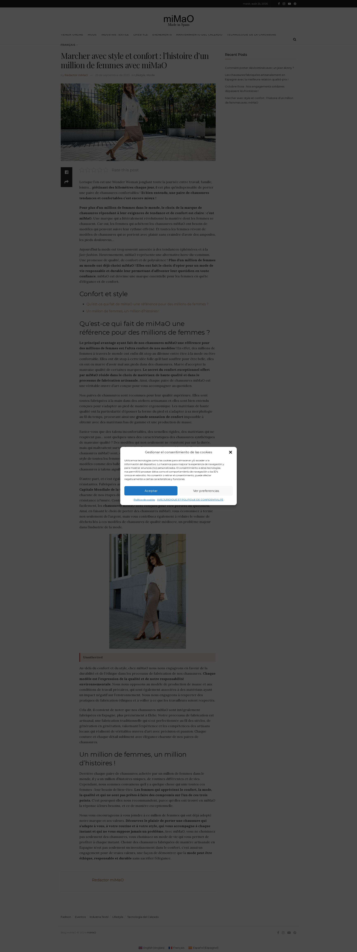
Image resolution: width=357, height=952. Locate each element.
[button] (230, 452)
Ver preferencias (206, 491)
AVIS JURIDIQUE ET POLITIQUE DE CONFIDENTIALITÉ (190, 499)
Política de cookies (144, 499)
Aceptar (151, 491)
